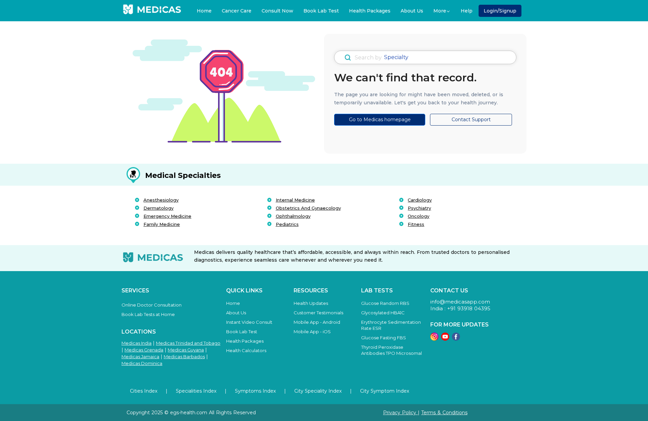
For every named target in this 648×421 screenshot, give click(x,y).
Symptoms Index (255, 391)
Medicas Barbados (184, 356)
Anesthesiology (161, 200)
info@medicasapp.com (460, 301)
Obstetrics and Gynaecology (308, 208)
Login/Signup (500, 11)
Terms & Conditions (444, 413)
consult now (277, 11)
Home (204, 11)
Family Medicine (161, 224)
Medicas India (137, 343)
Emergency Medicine (167, 216)
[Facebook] (456, 339)
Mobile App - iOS (312, 331)
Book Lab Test (321, 11)
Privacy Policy (400, 413)
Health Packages (369, 11)
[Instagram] (434, 339)
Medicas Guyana (186, 349)
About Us (412, 11)
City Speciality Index (318, 391)
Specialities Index (196, 391)
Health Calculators (246, 350)
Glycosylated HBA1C (383, 312)
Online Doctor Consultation (152, 305)
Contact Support (471, 119)
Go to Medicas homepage (380, 119)
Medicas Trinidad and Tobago (188, 343)
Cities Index (143, 391)
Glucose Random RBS (385, 303)
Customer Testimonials (318, 312)
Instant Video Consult (249, 322)
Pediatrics (287, 224)
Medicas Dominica (142, 363)
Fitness (416, 224)
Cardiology (420, 200)
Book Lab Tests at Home (148, 314)
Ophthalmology (293, 216)
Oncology (418, 216)
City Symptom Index (384, 391)
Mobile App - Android (317, 322)
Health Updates (311, 303)
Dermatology (158, 208)
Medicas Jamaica (140, 356)
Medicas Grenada (144, 349)
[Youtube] (445, 339)
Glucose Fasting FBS (383, 337)
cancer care (236, 11)
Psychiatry (419, 208)
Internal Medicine (295, 200)
